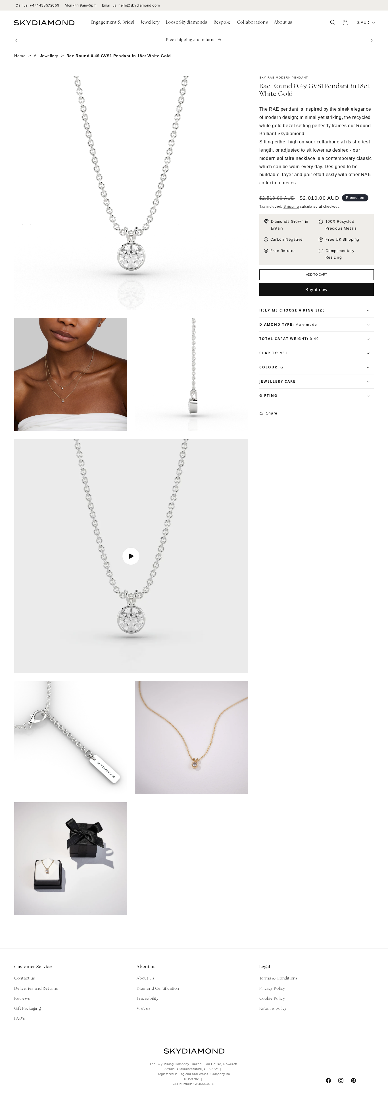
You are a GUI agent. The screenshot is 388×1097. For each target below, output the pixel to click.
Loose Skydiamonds (186, 22)
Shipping (291, 207)
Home (20, 55)
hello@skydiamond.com (139, 5)
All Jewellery (46, 55)
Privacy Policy (272, 989)
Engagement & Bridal (113, 22)
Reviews (22, 999)
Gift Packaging (27, 1009)
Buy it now (316, 289)
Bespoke (222, 22)
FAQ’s (19, 1018)
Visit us (143, 1009)
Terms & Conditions (278, 979)
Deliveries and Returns (36, 989)
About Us (145, 979)
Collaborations (252, 22)
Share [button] (272, 413)
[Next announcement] (372, 40)
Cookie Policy (272, 999)
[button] (112, 23)
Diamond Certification (158, 989)
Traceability (147, 999)
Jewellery (150, 22)
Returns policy (273, 1009)
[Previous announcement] (16, 40)
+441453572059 (44, 5)
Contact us (24, 979)
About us (283, 22)
